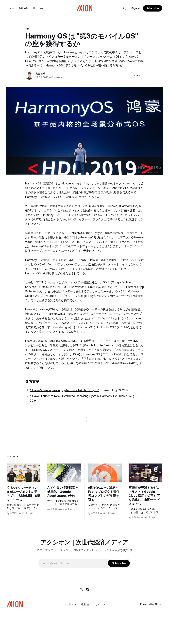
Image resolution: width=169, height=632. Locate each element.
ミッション (70, 604)
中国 (27, 28)
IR (34, 8)
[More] (41, 8)
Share (136, 75)
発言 (42, 331)
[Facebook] (87, 589)
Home (10, 8)
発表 (132, 210)
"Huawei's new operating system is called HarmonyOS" (64, 390)
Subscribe (152, 8)
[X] (81, 589)
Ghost (158, 604)
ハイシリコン (82, 183)
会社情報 (23, 8)
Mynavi (132, 340)
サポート (100, 604)
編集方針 (86, 604)
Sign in (135, 8)
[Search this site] (124, 8)
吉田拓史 (40, 73)
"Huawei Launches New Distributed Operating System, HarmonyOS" (73, 396)
